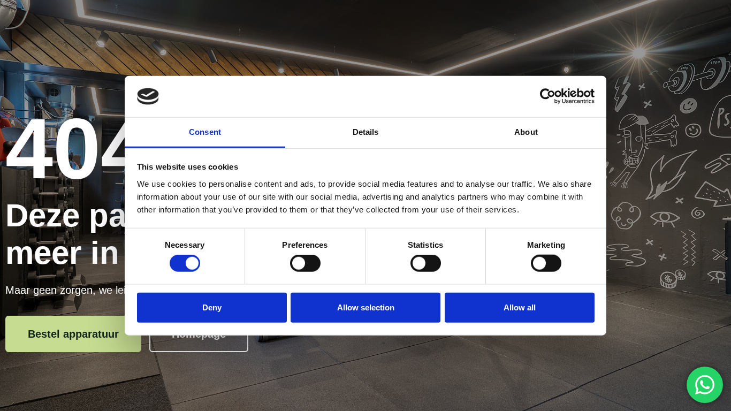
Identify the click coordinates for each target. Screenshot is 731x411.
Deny (212, 306)
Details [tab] (366, 131)
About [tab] (526, 131)
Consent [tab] (205, 131)
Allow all (520, 306)
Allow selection (365, 306)
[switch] (305, 263)
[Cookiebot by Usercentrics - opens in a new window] (548, 96)
